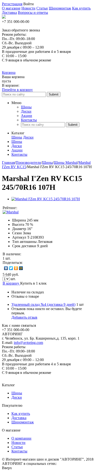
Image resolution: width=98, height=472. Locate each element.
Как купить (81, 8)
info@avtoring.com (28, 343)
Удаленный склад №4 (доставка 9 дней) (43, 304)
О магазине (11, 8)
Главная (8, 163)
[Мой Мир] (21, 268)
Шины (26, 107)
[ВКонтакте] (6, 268)
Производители (28, 163)
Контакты (29, 120)
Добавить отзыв (24, 317)
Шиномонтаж (60, 8)
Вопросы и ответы (33, 12)
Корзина (8, 72)
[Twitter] (11, 268)
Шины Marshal (66, 163)
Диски (26, 111)
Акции (26, 116)
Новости (28, 8)
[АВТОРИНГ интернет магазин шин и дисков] (4, 17)
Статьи (42, 8)
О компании (21, 438)
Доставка (9, 12)
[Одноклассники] (16, 268)
